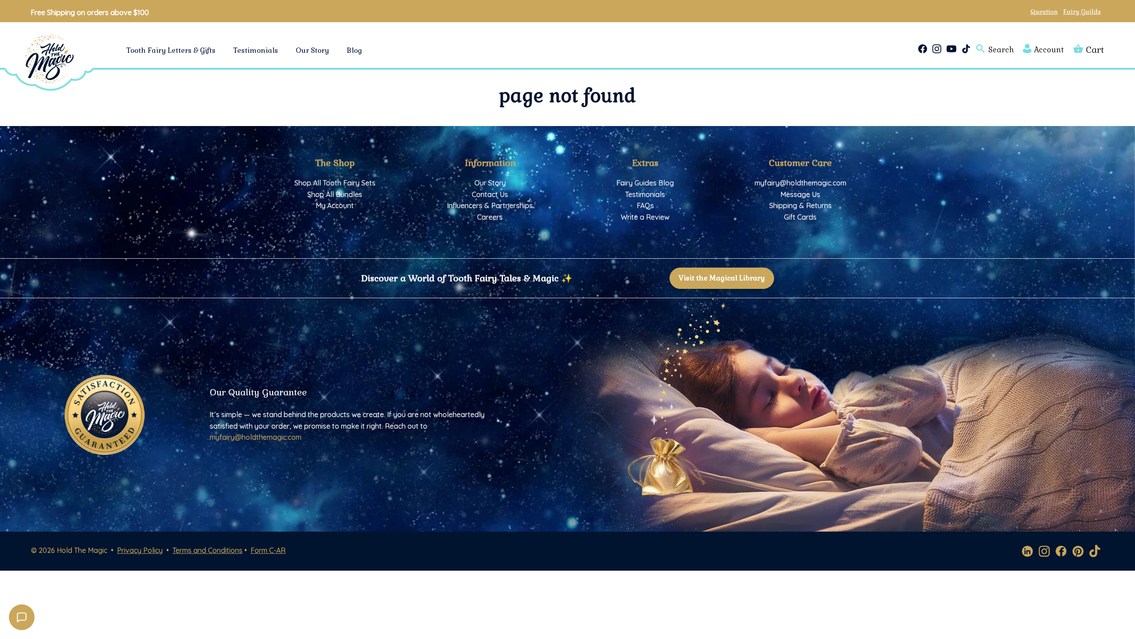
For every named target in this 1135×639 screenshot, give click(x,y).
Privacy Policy (140, 550)
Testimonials (255, 50)
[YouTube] (951, 49)
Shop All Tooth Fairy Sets (335, 182)
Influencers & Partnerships (490, 205)
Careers (490, 217)
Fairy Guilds (1082, 12)
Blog (354, 50)
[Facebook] (922, 48)
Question (1044, 12)
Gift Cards (800, 217)
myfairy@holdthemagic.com (800, 182)
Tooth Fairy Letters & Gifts (170, 50)
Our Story (312, 50)
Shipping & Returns (800, 205)
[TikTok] (966, 48)
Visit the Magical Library (722, 278)
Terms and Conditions (207, 550)
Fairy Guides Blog (645, 182)
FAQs (645, 205)
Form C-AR (268, 550)
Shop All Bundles (334, 194)
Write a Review (645, 217)
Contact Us (490, 194)
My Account (335, 205)
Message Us (800, 194)
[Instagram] (936, 48)
